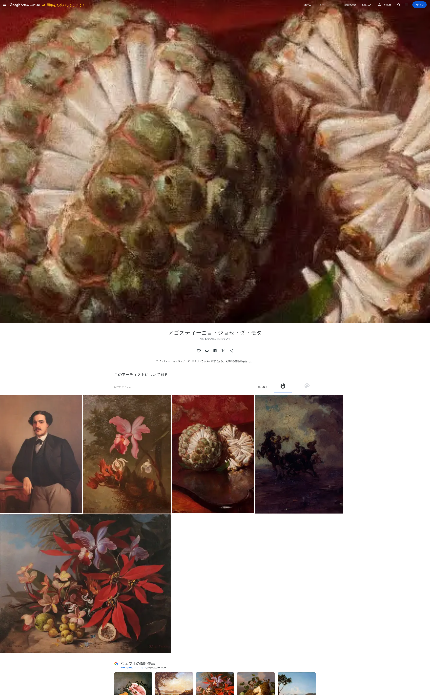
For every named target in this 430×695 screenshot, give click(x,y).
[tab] (283, 387)
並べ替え (262, 387)
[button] (5, 5)
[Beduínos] (299, 454)
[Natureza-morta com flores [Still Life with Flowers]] (85, 583)
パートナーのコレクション (133, 667)
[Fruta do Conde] (213, 454)
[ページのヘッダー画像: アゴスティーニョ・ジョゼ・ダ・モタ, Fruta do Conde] (215, 161)
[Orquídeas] (127, 454)
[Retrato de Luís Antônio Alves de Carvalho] (41, 454)
